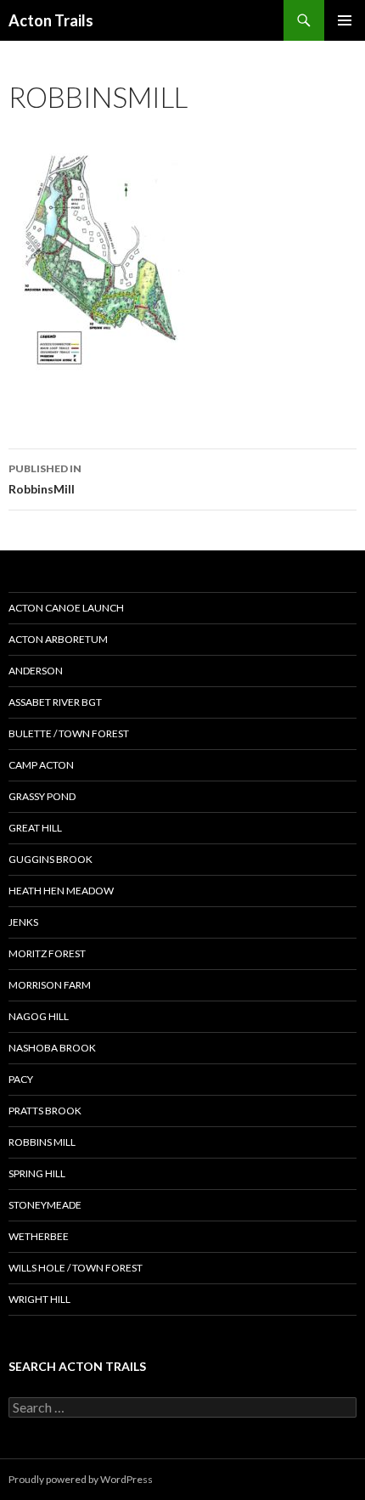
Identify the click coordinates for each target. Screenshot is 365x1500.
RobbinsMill (44, 479)
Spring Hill (36, 1173)
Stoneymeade (44, 1204)
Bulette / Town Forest (68, 733)
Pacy (20, 1079)
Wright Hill (39, 1299)
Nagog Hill (38, 1016)
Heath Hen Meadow (61, 890)
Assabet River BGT (55, 702)
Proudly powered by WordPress (80, 1479)
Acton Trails (50, 20)
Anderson (35, 670)
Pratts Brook (44, 1110)
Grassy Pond (42, 796)
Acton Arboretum (58, 639)
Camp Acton (41, 764)
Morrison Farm (49, 984)
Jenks (23, 922)
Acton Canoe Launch (66, 607)
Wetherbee (38, 1236)
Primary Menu (344, 20)
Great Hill (35, 827)
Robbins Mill (42, 1142)
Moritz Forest (47, 953)
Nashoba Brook (52, 1047)
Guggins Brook (50, 859)
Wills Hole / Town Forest (75, 1267)
